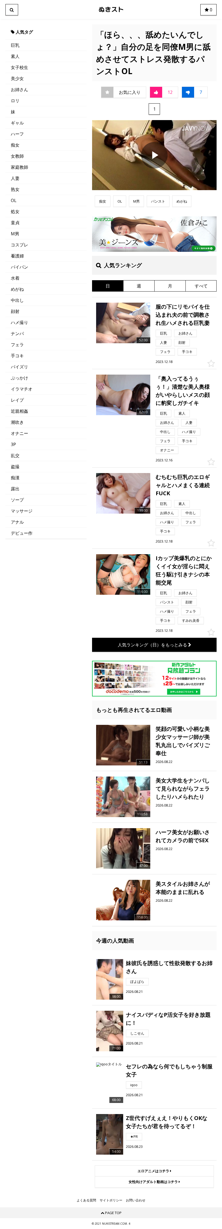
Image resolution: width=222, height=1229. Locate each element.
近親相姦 (19, 411)
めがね (17, 289)
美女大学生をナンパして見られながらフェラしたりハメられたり (183, 788)
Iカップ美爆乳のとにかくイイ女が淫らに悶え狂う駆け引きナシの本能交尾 (184, 570)
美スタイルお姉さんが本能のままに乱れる (183, 888)
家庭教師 (19, 167)
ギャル (17, 123)
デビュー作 (21, 533)
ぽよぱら (137, 981)
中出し (17, 300)
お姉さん (19, 89)
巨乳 (15, 45)
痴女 (15, 145)
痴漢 (15, 478)
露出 (15, 489)
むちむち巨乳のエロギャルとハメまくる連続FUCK (183, 485)
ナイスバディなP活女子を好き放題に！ (168, 1018)
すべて (201, 286)
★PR (134, 1136)
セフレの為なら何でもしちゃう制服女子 (169, 1070)
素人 (15, 56)
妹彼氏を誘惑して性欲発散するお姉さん (169, 967)
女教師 (17, 156)
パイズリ (19, 367)
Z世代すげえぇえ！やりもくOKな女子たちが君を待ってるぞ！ (166, 1122)
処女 (15, 211)
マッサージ (21, 511)
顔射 (15, 311)
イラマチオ (21, 389)
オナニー (19, 433)
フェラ (17, 345)
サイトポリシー (111, 1200)
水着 (15, 278)
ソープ (17, 500)
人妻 (15, 178)
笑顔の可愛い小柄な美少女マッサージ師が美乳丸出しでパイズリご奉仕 (183, 741)
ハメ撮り (19, 322)
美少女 (17, 78)
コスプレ (19, 245)
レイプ (17, 400)
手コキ (17, 356)
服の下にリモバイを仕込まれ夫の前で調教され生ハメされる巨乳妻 (183, 314)
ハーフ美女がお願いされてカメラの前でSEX (183, 836)
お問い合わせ (135, 1200)
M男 (15, 234)
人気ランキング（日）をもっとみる (153, 645)
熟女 (15, 189)
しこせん (137, 1033)
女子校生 (19, 67)
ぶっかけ (19, 378)
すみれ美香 (191, 620)
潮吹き (17, 422)
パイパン (19, 267)
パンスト (158, 201)
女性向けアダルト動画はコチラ (154, 1181)
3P (13, 444)
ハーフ (17, 134)
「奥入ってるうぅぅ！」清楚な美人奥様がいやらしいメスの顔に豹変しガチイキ (183, 391)
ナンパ (17, 333)
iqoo (134, 1084)
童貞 (15, 223)
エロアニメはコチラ (154, 1170)
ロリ (15, 101)
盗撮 (15, 467)
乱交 (15, 455)
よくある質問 (86, 1200)
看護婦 (17, 256)
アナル (17, 522)
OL (14, 200)
